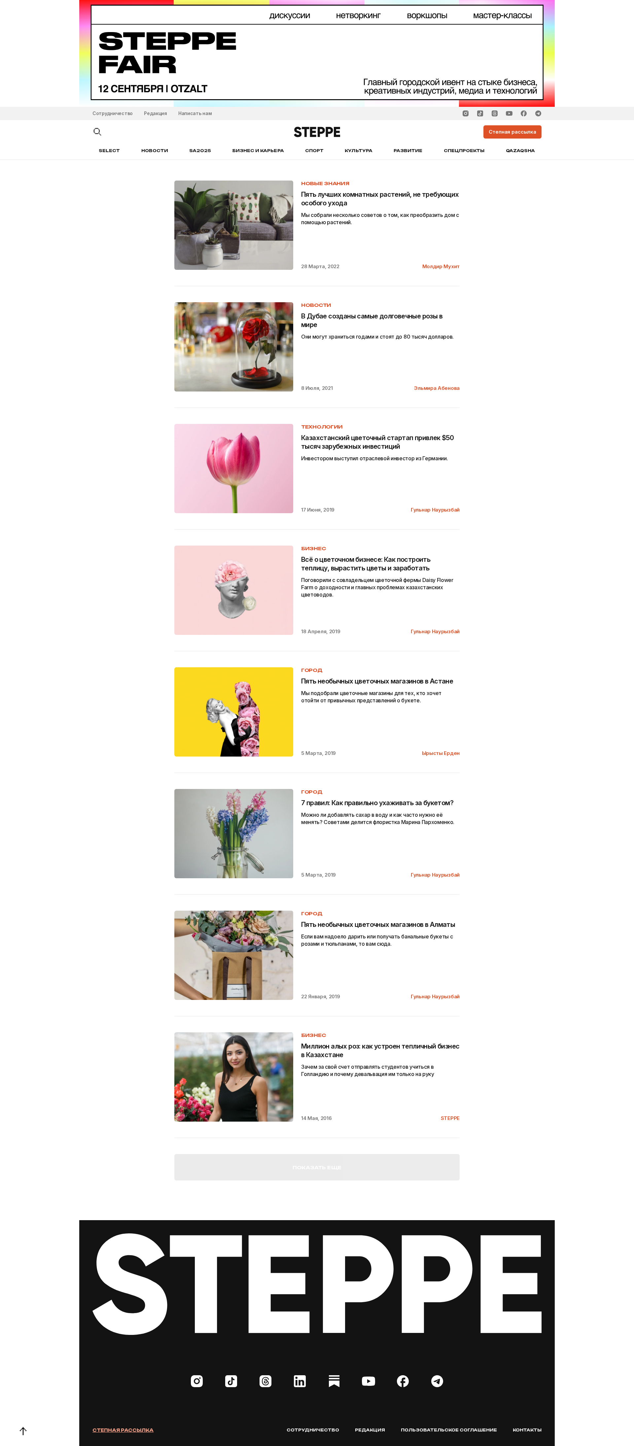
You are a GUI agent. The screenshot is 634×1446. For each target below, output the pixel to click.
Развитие (408, 150)
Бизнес (313, 548)
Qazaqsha (520, 150)
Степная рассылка (123, 1430)
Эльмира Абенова (437, 388)
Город (312, 670)
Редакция (155, 113)
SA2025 (200, 150)
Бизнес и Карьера (258, 150)
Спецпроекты (464, 150)
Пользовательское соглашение (449, 1429)
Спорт (314, 150)
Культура (358, 150)
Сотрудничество (112, 113)
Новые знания (325, 183)
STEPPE (450, 1118)
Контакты (527, 1429)
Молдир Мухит (441, 266)
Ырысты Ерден (441, 753)
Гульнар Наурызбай (435, 510)
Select (109, 150)
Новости (154, 150)
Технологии (322, 427)
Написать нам (195, 113)
